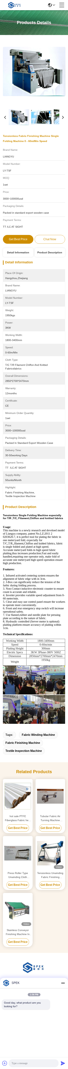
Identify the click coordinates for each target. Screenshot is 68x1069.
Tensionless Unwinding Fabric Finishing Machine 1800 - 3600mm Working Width (50, 875)
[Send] (63, 1063)
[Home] (34, 971)
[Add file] (4, 1063)
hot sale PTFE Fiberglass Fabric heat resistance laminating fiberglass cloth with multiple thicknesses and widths (18, 818)
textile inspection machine (23, 750)
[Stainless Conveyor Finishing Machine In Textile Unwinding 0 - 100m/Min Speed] (17, 910)
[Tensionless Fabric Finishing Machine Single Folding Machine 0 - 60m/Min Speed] (34, 71)
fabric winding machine (38, 734)
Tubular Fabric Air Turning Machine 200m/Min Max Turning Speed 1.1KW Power (50, 818)
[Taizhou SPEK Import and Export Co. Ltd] (15, 5)
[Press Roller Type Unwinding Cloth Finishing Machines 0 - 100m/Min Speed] (17, 853)
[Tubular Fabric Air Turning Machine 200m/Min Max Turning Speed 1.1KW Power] (50, 796)
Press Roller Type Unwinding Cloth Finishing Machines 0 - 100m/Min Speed (18, 875)
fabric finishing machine (22, 742)
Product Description (49, 252)
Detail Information (18, 252)
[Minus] (63, 983)
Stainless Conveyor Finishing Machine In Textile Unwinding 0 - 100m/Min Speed (18, 932)
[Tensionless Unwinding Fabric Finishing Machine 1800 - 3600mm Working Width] (50, 853)
